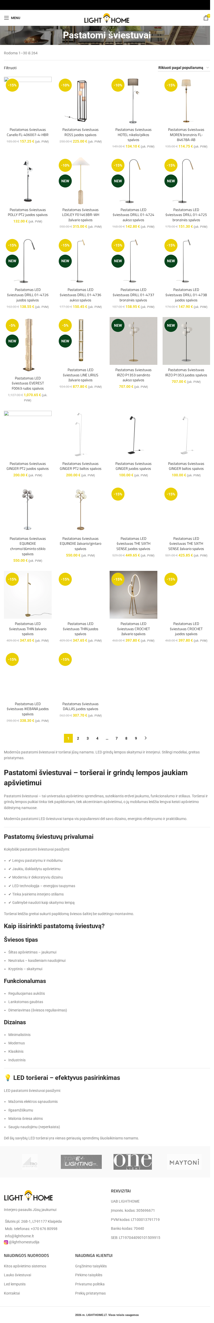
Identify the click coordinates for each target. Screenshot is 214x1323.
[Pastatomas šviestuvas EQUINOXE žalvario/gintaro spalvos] (81, 510)
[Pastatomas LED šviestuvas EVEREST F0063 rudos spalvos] (28, 345)
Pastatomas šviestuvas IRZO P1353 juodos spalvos (186, 372)
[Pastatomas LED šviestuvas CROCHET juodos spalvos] (186, 595)
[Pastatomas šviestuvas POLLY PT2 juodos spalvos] (28, 181)
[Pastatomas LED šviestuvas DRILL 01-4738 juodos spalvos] (186, 261)
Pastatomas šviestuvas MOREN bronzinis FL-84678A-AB (186, 134)
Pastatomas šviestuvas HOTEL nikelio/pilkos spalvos (133, 134)
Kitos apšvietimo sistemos (25, 1266)
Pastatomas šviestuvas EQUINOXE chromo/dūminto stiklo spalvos (28, 546)
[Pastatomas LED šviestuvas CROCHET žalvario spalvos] (133, 595)
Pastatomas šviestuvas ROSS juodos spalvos (80, 132)
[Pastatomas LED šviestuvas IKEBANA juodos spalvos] (28, 675)
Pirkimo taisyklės (88, 1275)
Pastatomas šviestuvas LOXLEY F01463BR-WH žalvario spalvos (80, 215)
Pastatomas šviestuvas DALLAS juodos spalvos (80, 706)
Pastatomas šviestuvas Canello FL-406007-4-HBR (28, 132)
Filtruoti (10, 68)
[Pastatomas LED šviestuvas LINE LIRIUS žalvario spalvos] (81, 341)
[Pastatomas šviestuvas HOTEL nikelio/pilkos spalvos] (133, 101)
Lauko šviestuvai (17, 1275)
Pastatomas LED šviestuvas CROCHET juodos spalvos (186, 628)
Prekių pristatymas (90, 1293)
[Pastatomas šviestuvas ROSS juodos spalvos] (81, 101)
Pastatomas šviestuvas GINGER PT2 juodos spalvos (28, 466)
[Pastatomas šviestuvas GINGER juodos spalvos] (133, 435)
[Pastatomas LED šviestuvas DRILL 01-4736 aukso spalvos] (81, 261)
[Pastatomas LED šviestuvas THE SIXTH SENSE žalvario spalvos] (186, 510)
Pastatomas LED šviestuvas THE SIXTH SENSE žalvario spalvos (186, 543)
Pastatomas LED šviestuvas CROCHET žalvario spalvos (133, 628)
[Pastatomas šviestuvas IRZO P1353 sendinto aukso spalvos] (133, 341)
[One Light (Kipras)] (132, 1162)
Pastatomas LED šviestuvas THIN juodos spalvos (80, 628)
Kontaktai (12, 1293)
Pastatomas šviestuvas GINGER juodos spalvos (133, 466)
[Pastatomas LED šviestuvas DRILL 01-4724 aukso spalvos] (133, 181)
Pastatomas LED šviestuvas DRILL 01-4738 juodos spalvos (186, 294)
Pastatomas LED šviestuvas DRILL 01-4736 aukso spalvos (80, 294)
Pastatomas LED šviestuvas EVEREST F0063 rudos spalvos (28, 383)
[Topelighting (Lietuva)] (81, 1162)
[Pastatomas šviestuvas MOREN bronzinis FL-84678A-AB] (186, 101)
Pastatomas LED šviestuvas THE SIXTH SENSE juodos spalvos (133, 543)
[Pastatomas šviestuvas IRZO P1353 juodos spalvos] (186, 341)
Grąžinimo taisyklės (91, 1266)
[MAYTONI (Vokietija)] (184, 1162)
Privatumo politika (90, 1284)
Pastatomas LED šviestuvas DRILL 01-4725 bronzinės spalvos (186, 215)
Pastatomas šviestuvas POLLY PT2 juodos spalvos (28, 212)
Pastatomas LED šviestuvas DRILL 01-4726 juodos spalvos (28, 294)
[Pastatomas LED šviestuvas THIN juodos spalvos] (81, 595)
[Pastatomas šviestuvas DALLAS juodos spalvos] (81, 675)
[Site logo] (107, 17)
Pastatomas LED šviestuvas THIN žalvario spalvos (27, 628)
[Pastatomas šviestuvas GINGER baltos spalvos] (186, 435)
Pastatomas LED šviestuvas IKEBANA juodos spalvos (28, 709)
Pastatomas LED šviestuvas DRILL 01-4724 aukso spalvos (133, 215)
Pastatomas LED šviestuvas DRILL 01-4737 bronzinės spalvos (133, 294)
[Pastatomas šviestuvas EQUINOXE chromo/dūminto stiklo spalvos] (28, 510)
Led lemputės (15, 1284)
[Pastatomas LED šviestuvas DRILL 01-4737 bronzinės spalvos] (133, 261)
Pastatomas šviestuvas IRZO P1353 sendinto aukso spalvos (133, 375)
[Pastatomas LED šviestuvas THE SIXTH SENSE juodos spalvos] (133, 510)
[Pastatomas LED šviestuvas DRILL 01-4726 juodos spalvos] (28, 261)
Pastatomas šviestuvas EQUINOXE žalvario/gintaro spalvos (80, 543)
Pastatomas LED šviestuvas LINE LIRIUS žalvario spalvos (80, 375)
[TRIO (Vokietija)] (29, 1162)
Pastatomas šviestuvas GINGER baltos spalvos (186, 466)
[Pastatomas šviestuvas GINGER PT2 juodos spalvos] (28, 435)
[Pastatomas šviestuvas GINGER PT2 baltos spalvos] (81, 435)
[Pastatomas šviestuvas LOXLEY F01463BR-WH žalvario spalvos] (81, 181)
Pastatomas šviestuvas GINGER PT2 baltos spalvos (81, 466)
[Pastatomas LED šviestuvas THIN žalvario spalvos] (28, 595)
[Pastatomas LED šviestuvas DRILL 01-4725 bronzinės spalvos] (186, 181)
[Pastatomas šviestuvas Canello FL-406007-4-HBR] (28, 101)
